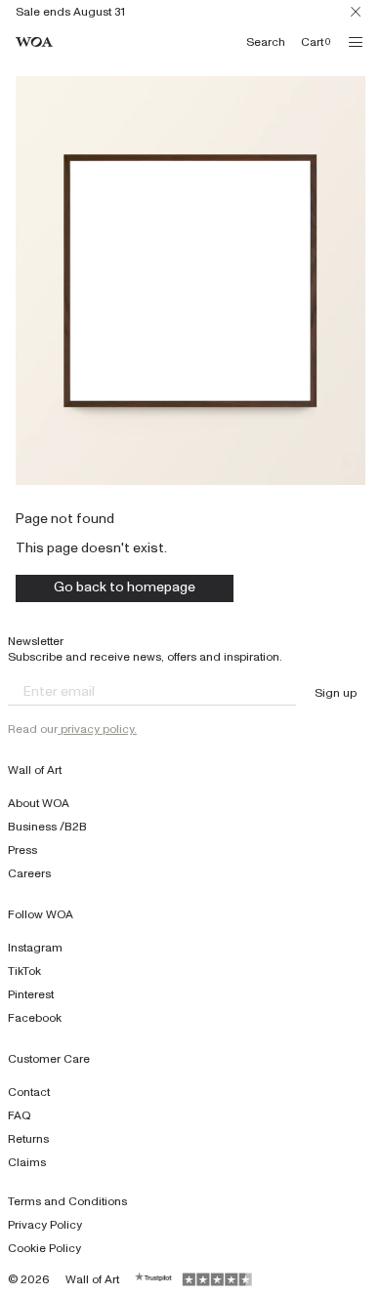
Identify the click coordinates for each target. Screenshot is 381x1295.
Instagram (35, 947)
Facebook (35, 1018)
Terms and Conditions (67, 1201)
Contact (29, 1092)
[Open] (355, 42)
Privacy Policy (45, 1225)
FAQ (19, 1115)
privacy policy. (97, 729)
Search (265, 42)
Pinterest (31, 994)
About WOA (38, 803)
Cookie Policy (44, 1248)
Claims (27, 1162)
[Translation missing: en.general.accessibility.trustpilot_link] (154, 1279)
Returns (28, 1139)
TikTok (24, 971)
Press (22, 850)
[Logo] (34, 42)
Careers (29, 873)
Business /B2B (47, 826)
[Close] (355, 11)
